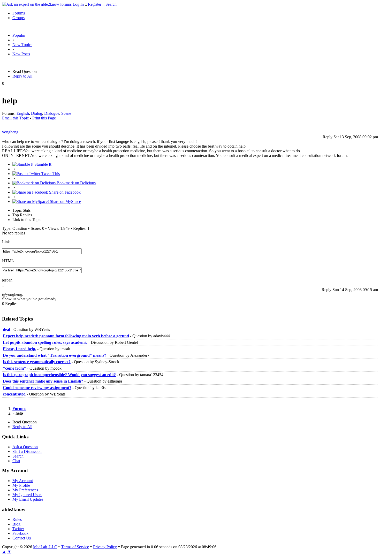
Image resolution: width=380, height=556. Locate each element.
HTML (8, 260)
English (23, 113)
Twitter (18, 529)
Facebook (20, 533)
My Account (22, 480)
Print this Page (44, 118)
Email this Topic (15, 118)
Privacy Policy (105, 547)
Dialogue (51, 113)
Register (94, 4)
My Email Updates (27, 499)
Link (6, 242)
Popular (18, 35)
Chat (16, 461)
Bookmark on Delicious (76, 183)
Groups (18, 18)
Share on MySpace (65, 201)
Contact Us (21, 538)
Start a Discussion (27, 451)
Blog (16, 524)
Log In (78, 4)
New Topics (22, 44)
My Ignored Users (27, 494)
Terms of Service (75, 547)
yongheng (10, 132)
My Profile (21, 485)
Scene (66, 113)
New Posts (21, 54)
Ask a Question (25, 447)
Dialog (36, 113)
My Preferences (25, 490)
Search (111, 4)
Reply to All (22, 76)
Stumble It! (42, 164)
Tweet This (50, 173)
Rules (17, 519)
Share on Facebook (64, 192)
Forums (18, 13)
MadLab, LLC (45, 547)
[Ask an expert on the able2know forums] (37, 4)
